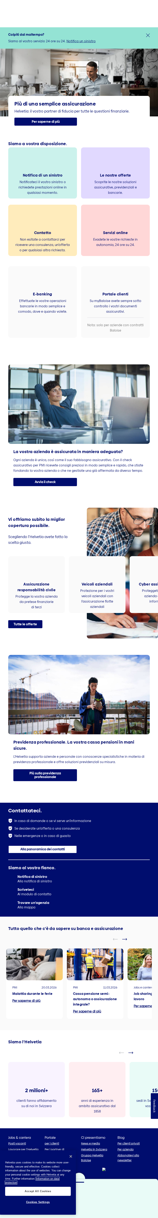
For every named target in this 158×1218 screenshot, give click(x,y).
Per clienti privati (128, 1143)
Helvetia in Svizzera (94, 1149)
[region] (38, 1182)
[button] (45, 122)
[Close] (70, 1156)
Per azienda (125, 1149)
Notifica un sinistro (81, 41)
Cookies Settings (38, 1202)
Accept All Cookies (38, 1191)
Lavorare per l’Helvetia (23, 1149)
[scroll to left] (118, 939)
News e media (90, 1143)
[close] (148, 35)
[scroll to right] (127, 939)
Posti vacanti (17, 1143)
